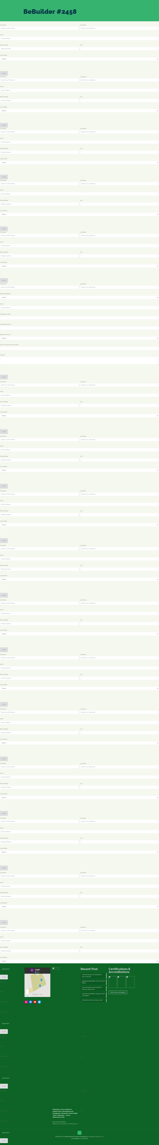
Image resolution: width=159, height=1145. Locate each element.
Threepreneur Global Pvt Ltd (95, 1136)
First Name (3, 25)
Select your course (5, 334)
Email (1, 34)
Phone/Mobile (4, 45)
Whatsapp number (5, 314)
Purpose (2, 355)
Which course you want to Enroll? (9, 344)
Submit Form (5, 67)
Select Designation (5, 293)
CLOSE (4, 73)
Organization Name (5, 324)
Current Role (3, 55)
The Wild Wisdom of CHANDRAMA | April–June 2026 (92, 975)
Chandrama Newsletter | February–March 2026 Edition (93, 994)
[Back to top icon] (79, 1133)
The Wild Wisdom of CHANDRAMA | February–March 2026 (92, 988)
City (81, 45)
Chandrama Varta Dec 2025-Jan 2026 (92, 1000)
